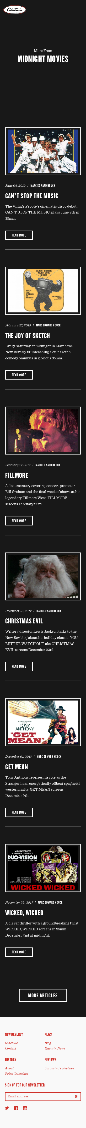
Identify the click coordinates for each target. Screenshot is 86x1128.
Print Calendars (16, 1074)
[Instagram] (25, 1108)
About (9, 1068)
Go (76, 1096)
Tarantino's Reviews (59, 1068)
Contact (10, 1048)
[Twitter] (7, 1108)
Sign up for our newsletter (25, 1085)
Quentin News (55, 1048)
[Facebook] (16, 1108)
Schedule (11, 1043)
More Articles (43, 995)
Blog (48, 1043)
